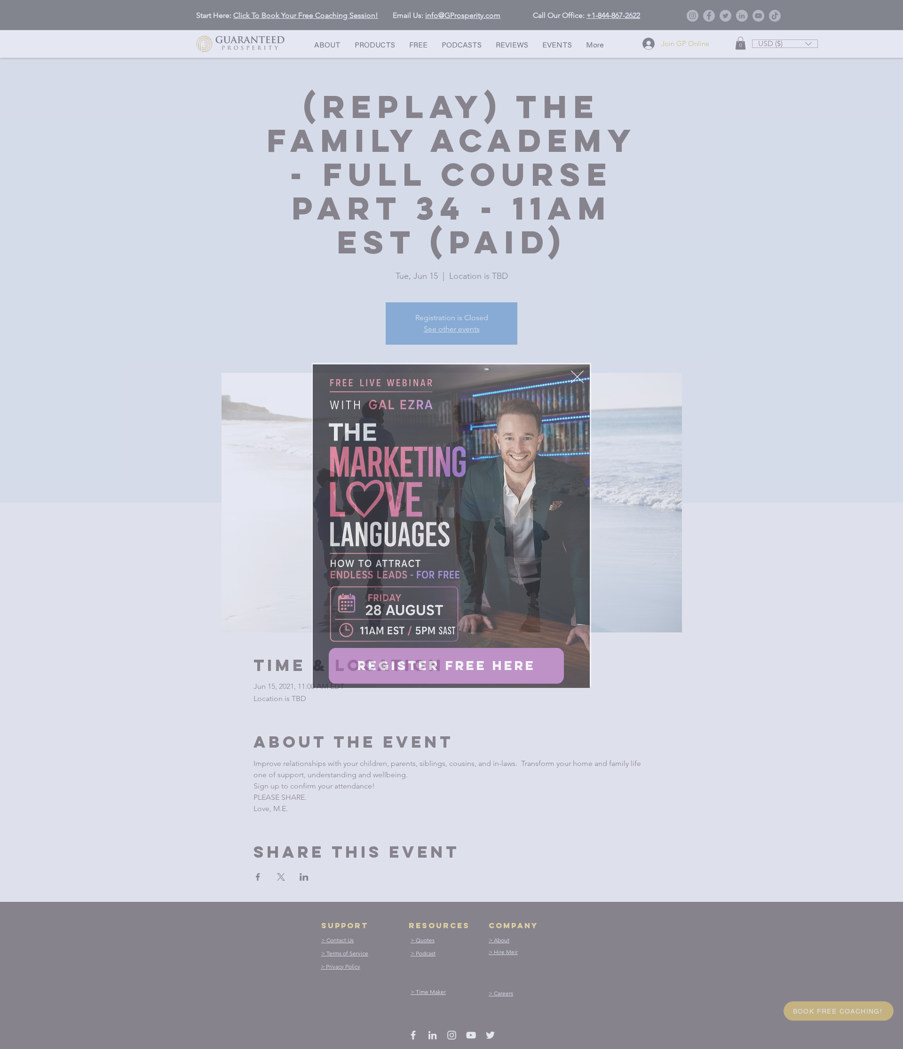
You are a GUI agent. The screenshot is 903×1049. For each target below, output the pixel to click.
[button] (577, 377)
